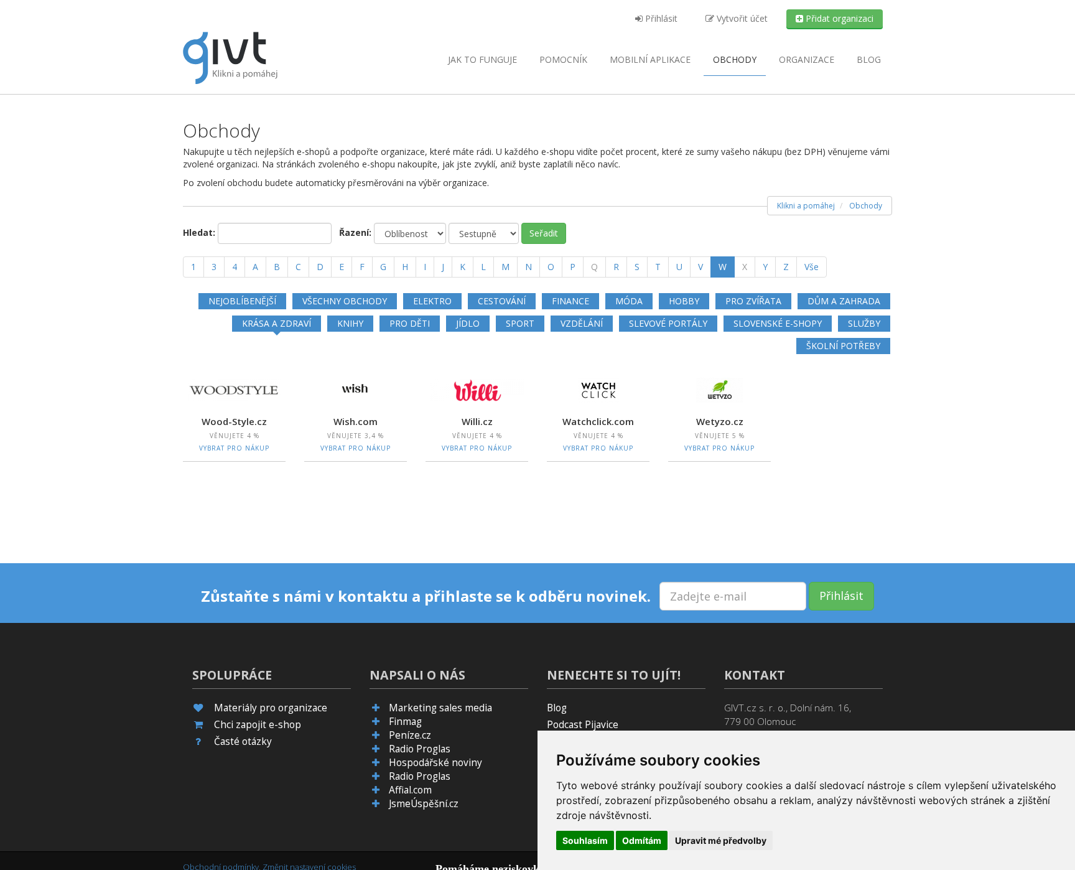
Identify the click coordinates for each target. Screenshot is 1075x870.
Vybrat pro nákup (234, 448)
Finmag (405, 721)
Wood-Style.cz (234, 421)
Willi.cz (477, 421)
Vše (811, 267)
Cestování (502, 301)
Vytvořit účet (741, 18)
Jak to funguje (482, 59)
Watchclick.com (598, 421)
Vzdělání (582, 323)
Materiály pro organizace (270, 707)
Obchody (734, 59)
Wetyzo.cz (719, 421)
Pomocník (563, 59)
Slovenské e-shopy (777, 323)
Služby (864, 323)
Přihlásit (660, 18)
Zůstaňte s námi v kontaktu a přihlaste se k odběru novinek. (426, 596)
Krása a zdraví (276, 323)
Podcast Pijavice (582, 724)
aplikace (650, 59)
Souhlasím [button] (585, 840)
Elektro (432, 301)
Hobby (684, 301)
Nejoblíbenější (242, 301)
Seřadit (543, 233)
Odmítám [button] (641, 840)
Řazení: (355, 232)
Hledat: (199, 232)
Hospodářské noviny (435, 762)
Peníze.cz (410, 735)
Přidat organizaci (838, 18)
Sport (520, 323)
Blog (869, 59)
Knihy (350, 323)
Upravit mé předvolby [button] (720, 840)
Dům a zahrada (843, 301)
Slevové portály (668, 323)
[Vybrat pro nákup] (234, 389)
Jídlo (468, 323)
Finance (570, 301)
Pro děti (409, 323)
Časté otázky (243, 741)
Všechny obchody (344, 301)
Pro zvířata (753, 301)
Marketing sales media (440, 707)
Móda (629, 301)
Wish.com (355, 421)
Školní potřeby (843, 346)
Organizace (806, 59)
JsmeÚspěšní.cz (423, 803)
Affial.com (410, 790)
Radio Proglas (419, 748)
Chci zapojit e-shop (257, 724)
